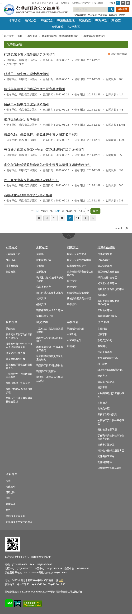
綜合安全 (72, 281)
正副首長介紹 (13, 254)
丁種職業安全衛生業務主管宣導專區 (111, 437)
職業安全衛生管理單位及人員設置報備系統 (19, 345)
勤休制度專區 (105, 462)
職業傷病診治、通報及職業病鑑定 (60, 36)
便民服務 (58, 26)
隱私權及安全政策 (41, 556)
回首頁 (35, 2)
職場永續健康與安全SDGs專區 (108, 303)
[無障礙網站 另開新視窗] (32, 604)
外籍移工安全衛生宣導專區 (111, 422)
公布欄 (40, 265)
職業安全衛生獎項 (76, 265)
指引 (8, 498)
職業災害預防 (80, 14)
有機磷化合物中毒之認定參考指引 (28, 195)
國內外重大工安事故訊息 (49, 292)
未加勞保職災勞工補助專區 (111, 395)
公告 (8, 510)
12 (62, 218)
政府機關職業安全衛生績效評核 (80, 273)
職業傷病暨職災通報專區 (111, 450)
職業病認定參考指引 (94, 36)
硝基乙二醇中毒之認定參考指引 (26, 74)
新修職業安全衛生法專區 (19, 522)
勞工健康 (92, 14)
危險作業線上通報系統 (18, 383)
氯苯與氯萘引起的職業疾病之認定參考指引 (34, 89)
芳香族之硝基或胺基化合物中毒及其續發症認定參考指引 (44, 149)
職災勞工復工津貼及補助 (49, 365)
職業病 (122, 14)
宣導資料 (72, 304)
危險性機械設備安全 (78, 292)
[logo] (35, 9)
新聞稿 (40, 254)
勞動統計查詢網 (75, 328)
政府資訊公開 (105, 340)
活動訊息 (41, 271)
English (65, 2)
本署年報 (72, 334)
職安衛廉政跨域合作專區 (49, 310)
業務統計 (117, 20)
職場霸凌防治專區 (107, 316)
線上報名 (102, 364)
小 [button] (118, 2)
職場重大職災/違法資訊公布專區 (50, 279)
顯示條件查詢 (119, 54)
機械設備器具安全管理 (79, 298)
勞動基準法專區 (106, 381)
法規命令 (10, 486)
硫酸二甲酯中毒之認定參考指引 (26, 104)
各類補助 (102, 402)
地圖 (61, 580)
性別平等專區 (105, 352)
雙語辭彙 (98, 2)
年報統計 (72, 346)
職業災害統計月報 (15, 353)
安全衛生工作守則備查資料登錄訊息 (19, 336)
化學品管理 (104, 260)
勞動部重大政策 (44, 316)
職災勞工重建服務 (46, 371)
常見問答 (102, 328)
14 (77, 218)
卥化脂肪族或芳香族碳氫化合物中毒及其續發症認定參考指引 (47, 165)
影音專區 (102, 375)
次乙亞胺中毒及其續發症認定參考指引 (31, 180)
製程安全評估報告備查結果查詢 (19, 366)
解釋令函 (10, 504)
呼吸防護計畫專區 (107, 277)
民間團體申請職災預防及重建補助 (49, 358)
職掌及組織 (12, 265)
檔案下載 (102, 334)
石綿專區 (102, 295)
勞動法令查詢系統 (15, 516)
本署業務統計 (74, 340)
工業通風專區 (105, 310)
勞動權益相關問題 (107, 429)
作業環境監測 (105, 254)
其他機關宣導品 (106, 456)
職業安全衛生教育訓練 (79, 260)
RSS (56, 2)
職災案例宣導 (43, 286)
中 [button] (123, 3)
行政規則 (10, 492)
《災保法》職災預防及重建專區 (49, 330)
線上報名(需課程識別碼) (110, 370)
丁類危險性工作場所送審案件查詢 (19, 376)
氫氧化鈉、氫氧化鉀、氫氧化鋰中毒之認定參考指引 (41, 134)
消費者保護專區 (106, 444)
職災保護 (101, 20)
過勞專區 (102, 387)
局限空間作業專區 (107, 283)
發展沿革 (10, 260)
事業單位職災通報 (15, 359)
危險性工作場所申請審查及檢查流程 (19, 400)
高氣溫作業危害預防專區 (111, 289)
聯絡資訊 (10, 271)
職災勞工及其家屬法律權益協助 (49, 379)
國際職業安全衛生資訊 (110, 468)
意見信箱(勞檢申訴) (81, 2)
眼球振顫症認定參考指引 (21, 119)
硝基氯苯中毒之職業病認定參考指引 (30, 54)
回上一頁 (123, 228)
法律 (8, 480)
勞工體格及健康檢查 (108, 271)
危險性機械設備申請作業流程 (19, 391)
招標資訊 (41, 304)
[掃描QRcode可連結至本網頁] (12, 550)
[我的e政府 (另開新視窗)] (17, 604)
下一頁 (85, 218)
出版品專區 (104, 408)
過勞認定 (113, 14)
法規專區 (74, 26)
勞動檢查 (102, 14)
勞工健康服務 (105, 265)
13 (70, 218)
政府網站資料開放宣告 (17, 556)
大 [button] (128, 2)
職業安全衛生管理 (76, 254)
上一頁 (46, 218)
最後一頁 (93, 218)
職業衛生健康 (66, 20)
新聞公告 (31, 20)
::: (1, 2)
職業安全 (47, 20)
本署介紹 (15, 20)
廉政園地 (102, 346)
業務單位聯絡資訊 (107, 414)
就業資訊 (41, 298)
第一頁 (39, 218)
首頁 (20, 36)
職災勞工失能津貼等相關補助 (49, 340)
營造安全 (72, 286)
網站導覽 (46, 2)
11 (54, 218)
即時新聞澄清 (43, 260)
